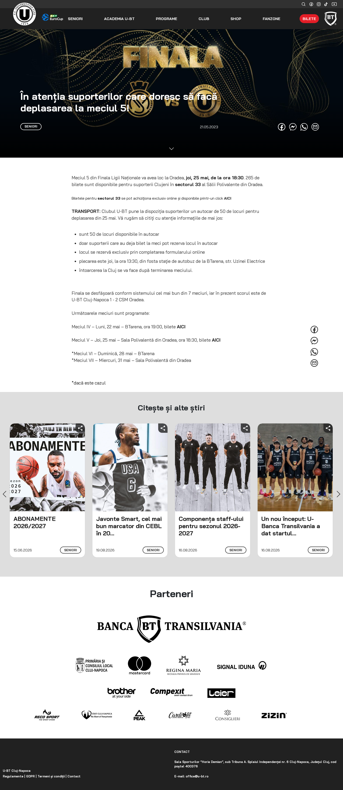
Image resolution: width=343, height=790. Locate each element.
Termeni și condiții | (51, 776)
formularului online (185, 252)
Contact (73, 776)
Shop (236, 18)
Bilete (309, 18)
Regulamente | (14, 776)
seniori (70, 550)
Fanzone (271, 18)
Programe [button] (166, 18)
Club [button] (204, 18)
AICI (227, 198)
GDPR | (31, 776)
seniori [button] (75, 18)
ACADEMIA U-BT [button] (119, 18)
